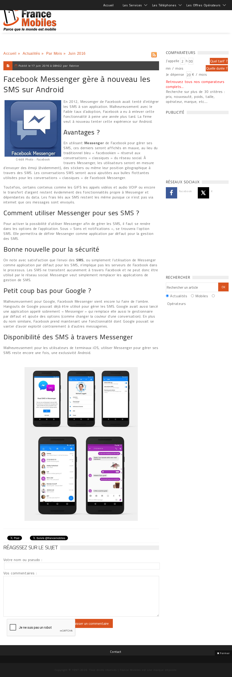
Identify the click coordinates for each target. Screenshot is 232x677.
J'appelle (172, 60)
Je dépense (176, 74)
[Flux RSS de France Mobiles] (154, 53)
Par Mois (54, 53)
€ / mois (199, 74)
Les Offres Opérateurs (203, 5)
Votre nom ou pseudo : (22, 559)
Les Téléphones (164, 5)
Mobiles (201, 296)
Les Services (132, 5)
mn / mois (175, 68)
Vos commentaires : (20, 573)
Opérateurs (176, 303)
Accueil (108, 5)
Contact (115, 651)
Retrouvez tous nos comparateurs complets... (195, 84)
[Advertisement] (146, 18)
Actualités (31, 53)
